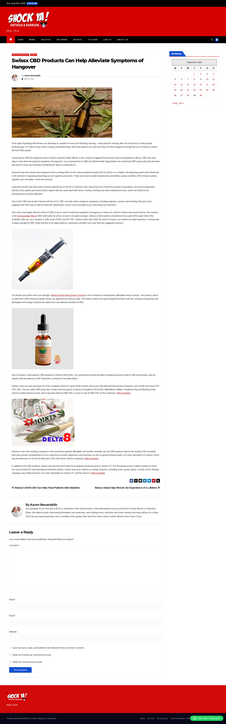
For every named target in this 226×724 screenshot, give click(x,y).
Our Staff (150, 718)
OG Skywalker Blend (27, 216)
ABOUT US (122, 39)
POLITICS (46, 39)
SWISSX (33, 54)
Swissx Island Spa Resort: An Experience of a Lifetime (126, 487)
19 (175, 90)
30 (201, 95)
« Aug (174, 103)
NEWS (32, 39)
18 (213, 84)
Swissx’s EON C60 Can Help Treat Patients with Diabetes (47, 487)
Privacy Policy (162, 718)
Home (142, 718)
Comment (14, 545)
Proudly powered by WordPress (19, 718)
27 (181, 95)
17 (207, 84)
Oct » (181, 103)
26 (175, 95)
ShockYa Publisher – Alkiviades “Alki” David (187, 718)
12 (175, 84)
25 (213, 90)
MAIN (20, 39)
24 (207, 90)
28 (188, 95)
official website (123, 393)
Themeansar (51, 718)
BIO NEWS (62, 39)
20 (181, 90)
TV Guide (93, 39)
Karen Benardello (33, 75)
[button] (212, 40)
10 (207, 79)
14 (188, 84)
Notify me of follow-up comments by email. (31, 655)
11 (213, 79)
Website (13, 632)
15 (194, 84)
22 (194, 90)
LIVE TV (107, 39)
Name (12, 599)
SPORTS (77, 39)
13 (181, 84)
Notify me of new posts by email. (27, 662)
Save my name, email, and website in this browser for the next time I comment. (48, 648)
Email (12, 616)
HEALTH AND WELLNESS (21, 54)
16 (201, 84)
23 (201, 90)
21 (188, 90)
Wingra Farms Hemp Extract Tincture (68, 295)
